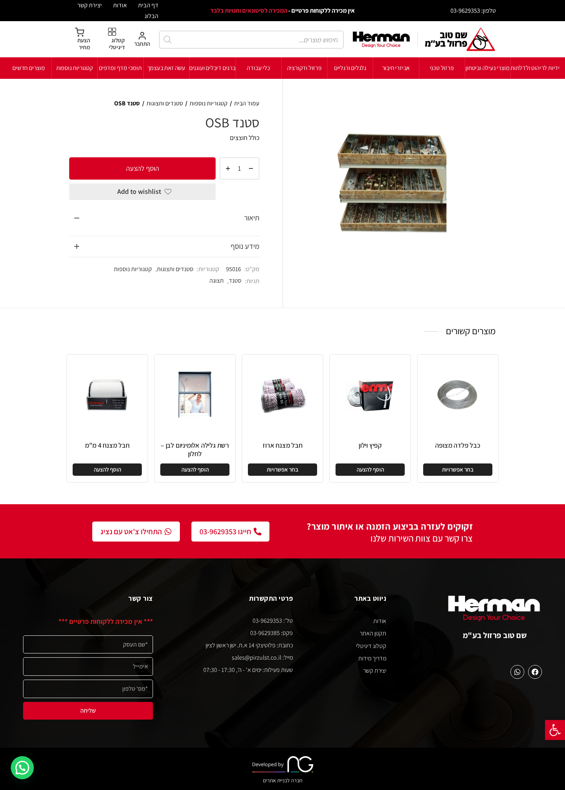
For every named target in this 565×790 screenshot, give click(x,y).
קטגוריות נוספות (74, 68)
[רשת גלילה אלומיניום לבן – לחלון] (195, 395)
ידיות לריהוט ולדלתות (535, 68)
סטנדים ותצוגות (164, 103)
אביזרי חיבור (396, 68)
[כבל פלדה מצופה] (457, 395)
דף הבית (148, 5)
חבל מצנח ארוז (282, 445)
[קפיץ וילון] (370, 395)
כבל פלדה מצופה (457, 445)
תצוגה (216, 280)
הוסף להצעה (142, 167)
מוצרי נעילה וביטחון (487, 68)
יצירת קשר (89, 5)
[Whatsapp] (517, 672)
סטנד (235, 280)
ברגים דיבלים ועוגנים (212, 68)
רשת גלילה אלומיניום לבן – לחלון (195, 449)
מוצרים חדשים (28, 68)
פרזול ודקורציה (304, 68)
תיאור (251, 218)
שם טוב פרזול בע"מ (495, 635)
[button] (555, 730)
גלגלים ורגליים (350, 68)
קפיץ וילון (370, 445)
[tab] (164, 218)
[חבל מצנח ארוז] (282, 395)
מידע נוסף (245, 246)
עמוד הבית (246, 103)
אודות (120, 5)
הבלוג (151, 16)
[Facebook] (535, 672)
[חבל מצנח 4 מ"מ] (107, 395)
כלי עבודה (258, 68)
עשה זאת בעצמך (166, 68)
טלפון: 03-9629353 (473, 10)
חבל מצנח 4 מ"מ (107, 445)
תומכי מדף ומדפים (120, 68)
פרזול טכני (442, 68)
